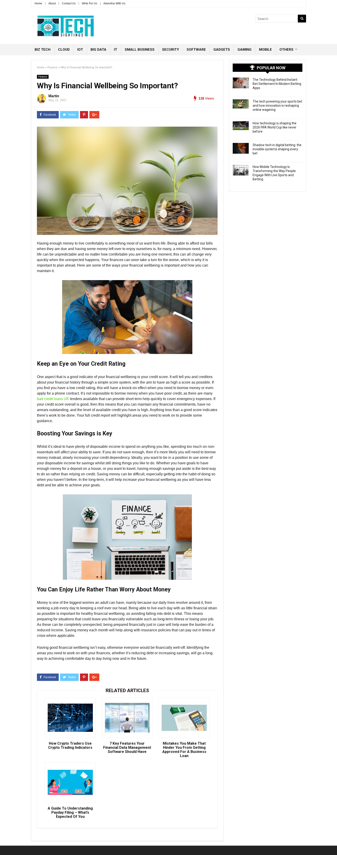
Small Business (140, 49)
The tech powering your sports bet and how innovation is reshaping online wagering (277, 105)
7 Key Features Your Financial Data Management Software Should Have (127, 747)
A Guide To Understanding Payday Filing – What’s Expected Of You (70, 812)
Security (170, 49)
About (52, 3)
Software (196, 49)
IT (115, 49)
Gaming (244, 49)
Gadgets (221, 49)
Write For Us (89, 3)
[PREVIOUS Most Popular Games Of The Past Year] (4, 843)
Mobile (265, 49)
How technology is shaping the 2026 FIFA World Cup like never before (274, 127)
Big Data (98, 49)
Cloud (64, 49)
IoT (80, 49)
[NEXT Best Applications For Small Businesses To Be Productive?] (332, 843)
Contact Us (69, 3)
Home (38, 3)
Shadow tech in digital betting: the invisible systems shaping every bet (277, 149)
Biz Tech (42, 49)
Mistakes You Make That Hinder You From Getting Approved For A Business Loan (184, 749)
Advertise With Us (114, 3)
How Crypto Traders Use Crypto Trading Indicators (70, 745)
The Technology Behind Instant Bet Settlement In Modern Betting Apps (277, 84)
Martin (53, 96)
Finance (52, 67)
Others (286, 49)
